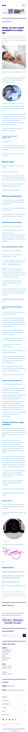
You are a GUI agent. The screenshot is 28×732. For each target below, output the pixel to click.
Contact (4, 707)
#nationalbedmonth (19, 593)
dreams (20, 594)
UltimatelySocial (14, 731)
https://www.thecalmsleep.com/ (11, 581)
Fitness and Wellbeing (15, 591)
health (10, 596)
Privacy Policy (8, 723)
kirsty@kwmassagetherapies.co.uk (15, 690)
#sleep (3, 594)
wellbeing (18, 596)
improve (14, 596)
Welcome (4, 697)
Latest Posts (5, 700)
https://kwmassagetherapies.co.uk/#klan (13, 571)
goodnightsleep (5, 596)
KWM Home (5, 714)
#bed (8, 593)
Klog (4, 5)
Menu (23, 5)
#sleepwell (8, 594)
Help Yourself (5, 704)
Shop (3, 711)
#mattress (12, 593)
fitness (24, 594)
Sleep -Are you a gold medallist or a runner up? (13, 30)
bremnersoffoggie (14, 594)
